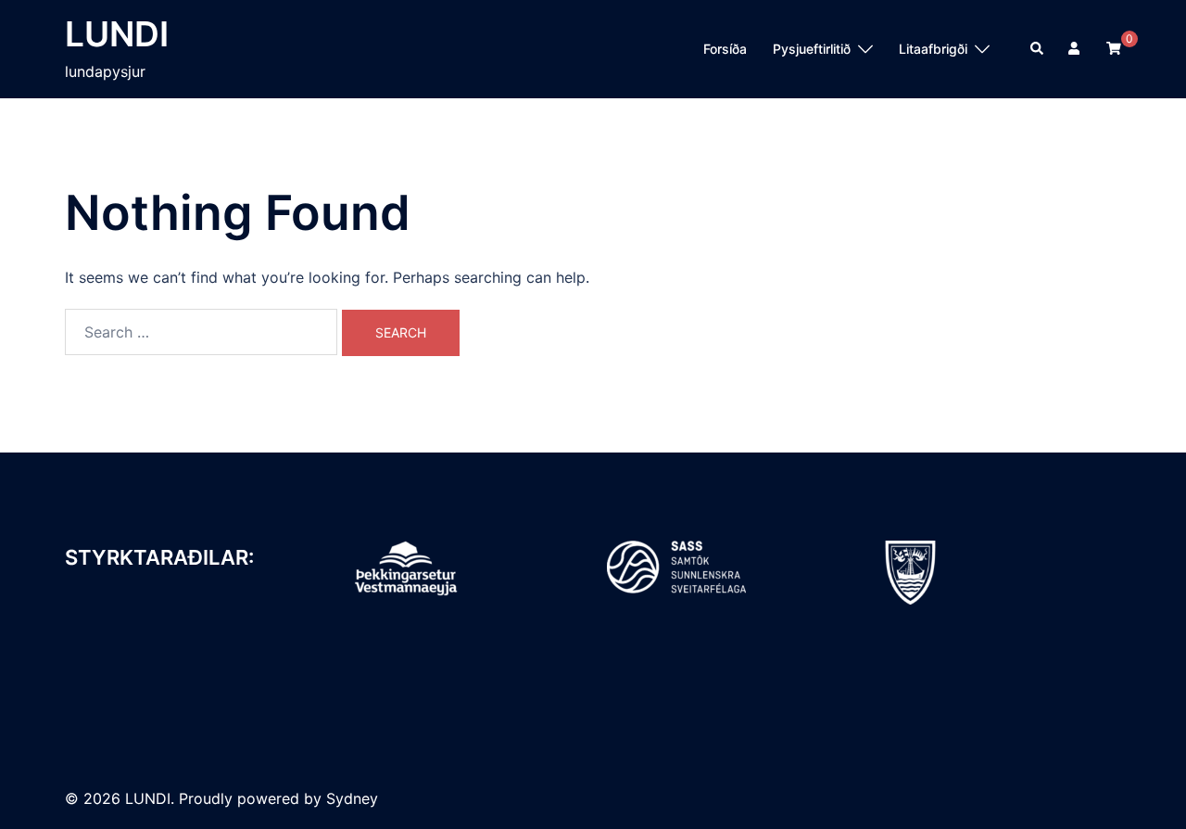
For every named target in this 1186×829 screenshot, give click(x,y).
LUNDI (117, 34)
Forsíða (725, 49)
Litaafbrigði (933, 49)
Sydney (352, 798)
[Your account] (1075, 49)
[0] (1113, 48)
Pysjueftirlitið (812, 49)
